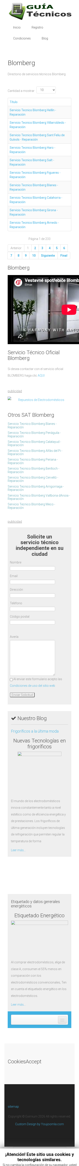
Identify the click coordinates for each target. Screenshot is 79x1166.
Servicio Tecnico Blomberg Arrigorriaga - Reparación (36, 488)
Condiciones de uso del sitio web (32, 685)
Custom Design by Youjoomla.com (39, 1124)
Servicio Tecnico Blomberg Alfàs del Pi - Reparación (35, 452)
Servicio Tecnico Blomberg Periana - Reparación (33, 461)
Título (14, 102)
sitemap (13, 1106)
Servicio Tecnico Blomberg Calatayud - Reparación (34, 443)
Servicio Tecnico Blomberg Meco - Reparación (31, 506)
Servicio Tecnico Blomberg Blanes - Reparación (32, 425)
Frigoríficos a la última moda (35, 731)
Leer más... (18, 850)
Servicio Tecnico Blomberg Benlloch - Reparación (33, 470)
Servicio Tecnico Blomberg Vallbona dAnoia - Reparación (39, 497)
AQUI (41, 375)
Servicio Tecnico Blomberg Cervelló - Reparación (33, 479)
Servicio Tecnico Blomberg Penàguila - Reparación (34, 434)
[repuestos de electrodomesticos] (39, 400)
